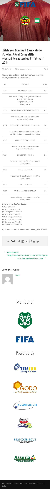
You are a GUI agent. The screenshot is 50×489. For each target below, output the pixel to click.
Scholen (28, 69)
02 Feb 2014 (9, 69)
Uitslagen (21, 69)
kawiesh (17, 275)
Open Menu (37, 20)
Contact (40, 483)
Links (4, 486)
